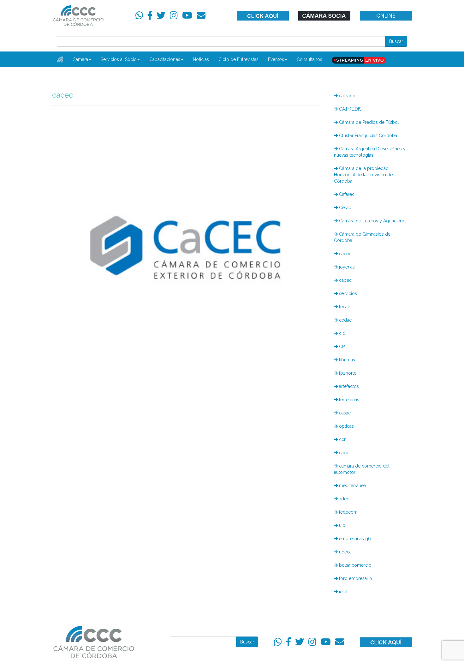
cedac (345, 320)
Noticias (201, 59)
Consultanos (309, 59)
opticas (346, 426)
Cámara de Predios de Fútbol (368, 122)
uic (341, 525)
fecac (344, 306)
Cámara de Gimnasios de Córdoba (362, 237)
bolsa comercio (355, 565)
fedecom (348, 512)
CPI (342, 346)
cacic (344, 452)
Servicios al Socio (119, 59)
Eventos (276, 59)
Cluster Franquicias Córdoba (367, 135)
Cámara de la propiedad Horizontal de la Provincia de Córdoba (363, 175)
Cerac (344, 207)
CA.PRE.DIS (349, 109)
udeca (345, 551)
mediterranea (352, 485)
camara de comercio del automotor (362, 469)
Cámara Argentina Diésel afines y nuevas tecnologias (370, 152)
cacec (344, 253)
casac (344, 412)
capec (345, 280)
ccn (342, 439)
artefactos (348, 386)
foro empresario (355, 578)
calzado (346, 95)
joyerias (346, 266)
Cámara (80, 59)
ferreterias (348, 399)
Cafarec (346, 194)
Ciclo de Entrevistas (238, 59)
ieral (343, 591)
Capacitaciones (164, 59)
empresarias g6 (354, 538)
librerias (346, 359)
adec (343, 498)
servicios (347, 293)
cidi (342, 333)
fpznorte (347, 373)
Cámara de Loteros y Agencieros (372, 220)
